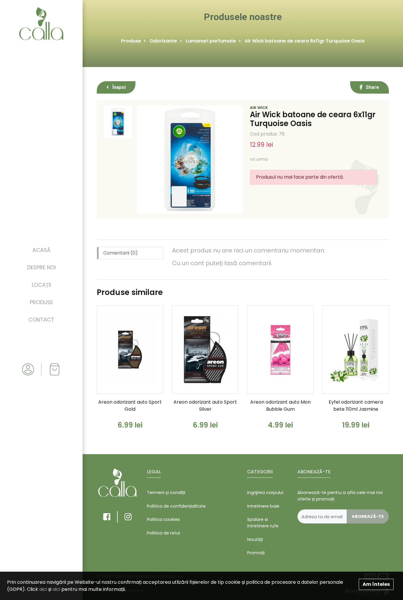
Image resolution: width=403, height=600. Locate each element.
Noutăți (255, 539)
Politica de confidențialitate (176, 506)
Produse (41, 302)
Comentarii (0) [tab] (120, 253)
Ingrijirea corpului (265, 492)
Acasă (41, 250)
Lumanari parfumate (211, 41)
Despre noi (41, 267)
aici (43, 589)
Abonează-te (368, 516)
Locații (41, 284)
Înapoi (118, 87)
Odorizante (163, 41)
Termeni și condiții (166, 492)
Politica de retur (163, 533)
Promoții (256, 553)
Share (372, 87)
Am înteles (376, 584)
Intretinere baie (263, 506)
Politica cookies (163, 519)
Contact (41, 319)
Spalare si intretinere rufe (263, 522)
